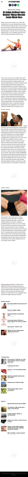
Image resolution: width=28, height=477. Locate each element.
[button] (2, 1)
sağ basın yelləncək (6, 284)
